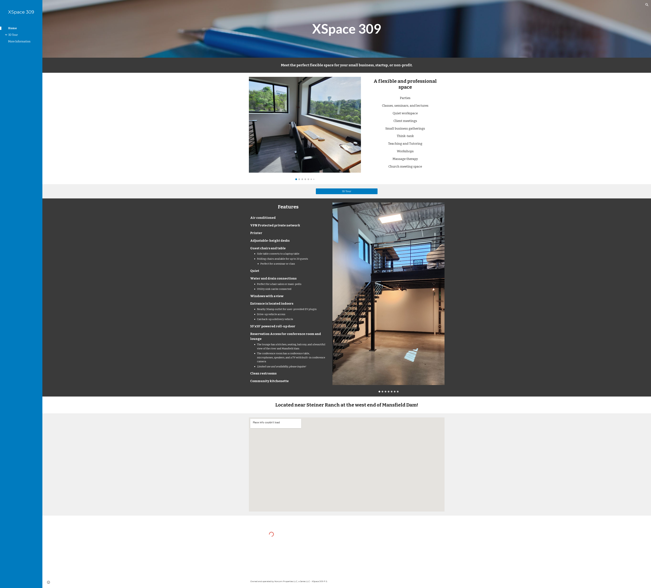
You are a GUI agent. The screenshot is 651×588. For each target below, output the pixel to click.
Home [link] (12, 28)
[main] (346, 29)
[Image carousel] (305, 128)
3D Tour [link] (13, 34)
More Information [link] (19, 41)
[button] (647, 5)
